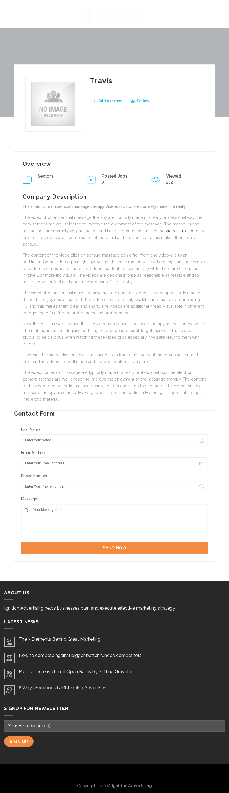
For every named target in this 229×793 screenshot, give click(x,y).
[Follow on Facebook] (105, 773)
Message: (29, 499)
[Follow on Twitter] (114, 773)
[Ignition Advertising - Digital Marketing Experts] (114, 14)
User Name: (31, 429)
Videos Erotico (179, 230)
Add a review (109, 101)
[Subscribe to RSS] (124, 773)
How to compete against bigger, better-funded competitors (80, 655)
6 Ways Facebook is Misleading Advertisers (63, 687)
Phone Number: (34, 476)
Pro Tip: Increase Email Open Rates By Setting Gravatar (76, 671)
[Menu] (7, 14)
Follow (142, 101)
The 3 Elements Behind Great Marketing (60, 639)
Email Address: (34, 452)
